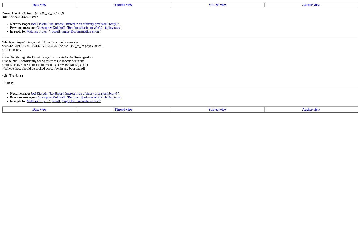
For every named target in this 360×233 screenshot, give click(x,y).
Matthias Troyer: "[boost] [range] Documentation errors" (64, 31)
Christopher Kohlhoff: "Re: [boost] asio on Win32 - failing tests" (78, 27)
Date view (39, 4)
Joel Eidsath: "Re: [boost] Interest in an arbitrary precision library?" (75, 24)
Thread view (123, 4)
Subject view (218, 4)
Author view (311, 4)
